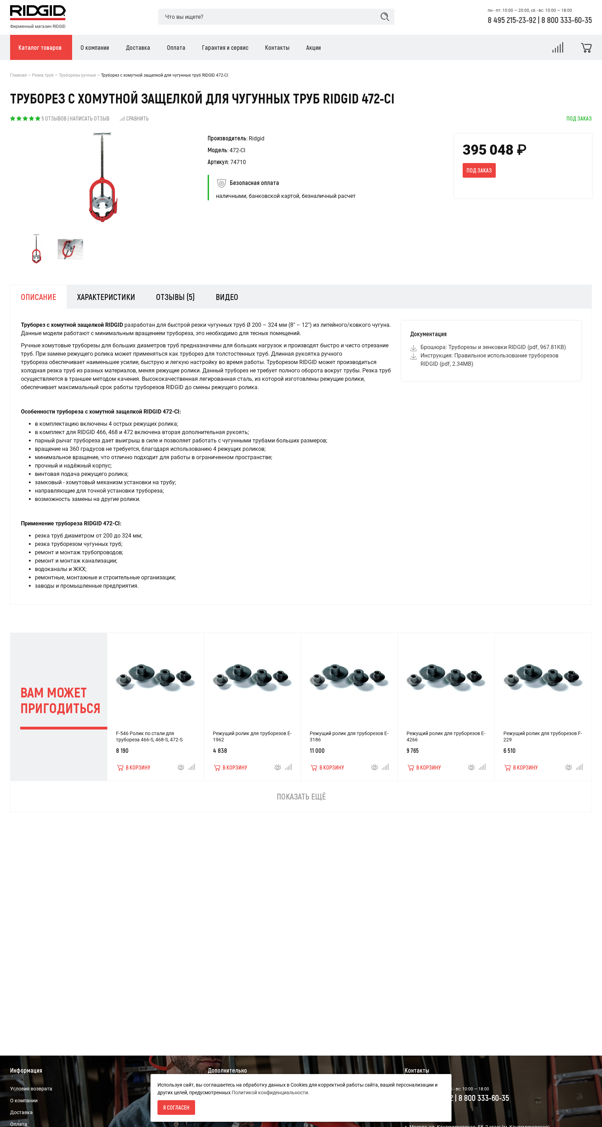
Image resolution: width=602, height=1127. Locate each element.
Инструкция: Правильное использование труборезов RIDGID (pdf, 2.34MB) (489, 359)
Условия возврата (31, 1088)
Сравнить (137, 118)
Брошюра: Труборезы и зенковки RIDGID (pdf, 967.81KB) (493, 347)
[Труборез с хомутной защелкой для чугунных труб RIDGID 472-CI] (36, 249)
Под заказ (479, 170)
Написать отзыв (89, 118)
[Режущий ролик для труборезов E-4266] (446, 675)
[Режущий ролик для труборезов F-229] (543, 675)
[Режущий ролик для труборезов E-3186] (349, 675)
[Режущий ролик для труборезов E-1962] (252, 675)
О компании (24, 1100)
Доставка (21, 1112)
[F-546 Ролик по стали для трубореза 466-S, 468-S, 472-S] (155, 675)
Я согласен (176, 1107)
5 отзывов (54, 118)
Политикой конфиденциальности (270, 1092)
